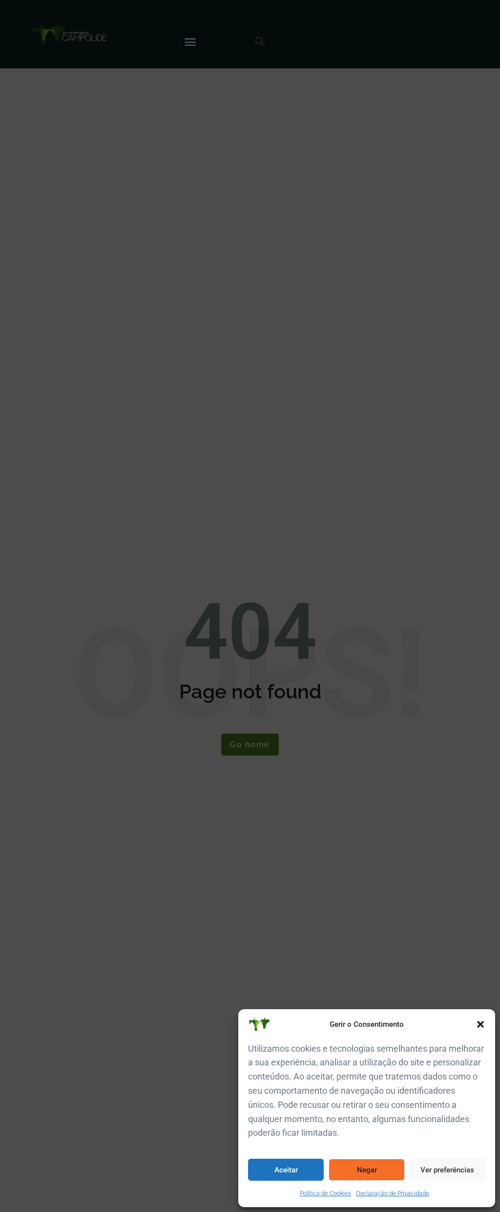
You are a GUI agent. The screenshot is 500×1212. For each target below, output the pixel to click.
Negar (367, 1170)
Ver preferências (447, 1170)
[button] (480, 1024)
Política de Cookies (325, 1193)
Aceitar (286, 1170)
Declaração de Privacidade (392, 1193)
